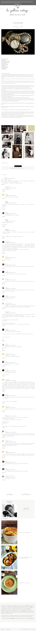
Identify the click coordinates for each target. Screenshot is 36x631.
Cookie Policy (9, 629)
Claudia (6, 194)
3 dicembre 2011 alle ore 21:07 (10, 345)
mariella (6, 278)
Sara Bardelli (13, 618)
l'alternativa (7, 241)
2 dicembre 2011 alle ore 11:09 (10, 213)
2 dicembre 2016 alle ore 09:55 (10, 452)
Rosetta (6, 344)
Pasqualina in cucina (9, 353)
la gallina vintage (25, 629)
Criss (6, 361)
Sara (6, 256)
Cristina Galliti (8, 440)
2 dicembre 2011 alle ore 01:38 (9, 178)
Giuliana (6, 271)
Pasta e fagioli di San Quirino (24, 582)
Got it (20, 4)
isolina (6, 212)
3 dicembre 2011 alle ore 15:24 (10, 330)
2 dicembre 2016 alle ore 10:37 (10, 462)
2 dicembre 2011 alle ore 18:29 (10, 288)
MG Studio (33, 629)
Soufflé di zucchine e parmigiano (24, 532)
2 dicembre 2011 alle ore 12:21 (10, 242)
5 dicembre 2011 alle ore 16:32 (10, 362)
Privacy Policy (3, 629)
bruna (6, 461)
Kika (6, 431)
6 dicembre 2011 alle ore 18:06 (10, 380)
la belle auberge (8, 303)
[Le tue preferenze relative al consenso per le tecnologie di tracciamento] (34, 629)
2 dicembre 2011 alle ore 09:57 (10, 195)
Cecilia (6, 451)
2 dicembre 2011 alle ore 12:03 (10, 230)
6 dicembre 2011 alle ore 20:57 (10, 407)
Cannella (6, 287)
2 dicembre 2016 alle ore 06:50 (10, 432)
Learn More (17, 4)
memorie (22, 26)
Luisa (5, 177)
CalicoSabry (7, 379)
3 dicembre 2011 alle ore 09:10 (10, 304)
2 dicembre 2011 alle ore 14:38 (10, 257)
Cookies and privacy (30, 618)
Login (3, 618)
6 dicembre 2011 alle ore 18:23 (10, 395)
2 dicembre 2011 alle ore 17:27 (10, 272)
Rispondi (2, 184)
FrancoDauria (7, 311)
